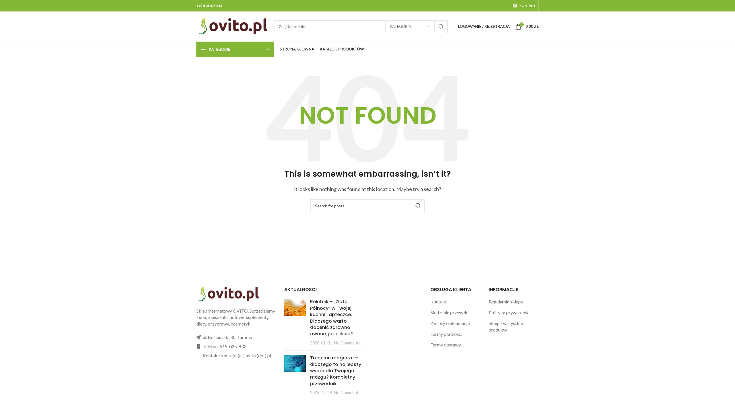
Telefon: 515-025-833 (224, 346)
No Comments (347, 342)
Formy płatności (446, 334)
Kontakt (438, 301)
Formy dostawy (445, 344)
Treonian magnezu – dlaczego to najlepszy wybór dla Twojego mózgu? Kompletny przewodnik (335, 370)
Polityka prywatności (510, 312)
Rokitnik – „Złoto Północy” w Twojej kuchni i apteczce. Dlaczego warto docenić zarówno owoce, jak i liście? (331, 317)
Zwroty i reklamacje (450, 323)
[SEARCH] (441, 26)
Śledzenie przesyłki (449, 312)
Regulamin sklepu (506, 301)
